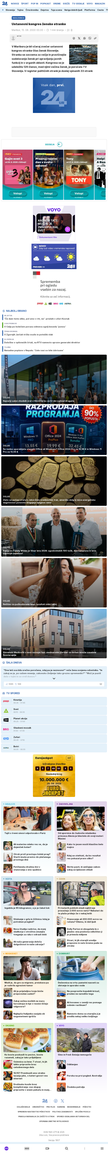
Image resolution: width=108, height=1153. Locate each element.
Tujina (20, 10)
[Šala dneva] (100, 684)
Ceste (100, 10)
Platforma (90, 10)
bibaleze (10, 804)
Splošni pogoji (82, 1112)
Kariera (61, 1107)
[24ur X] (62, 1101)
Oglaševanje (23, 1107)
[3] (18, 175)
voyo (61, 1025)
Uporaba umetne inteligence (54, 1121)
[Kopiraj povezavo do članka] (95, 38)
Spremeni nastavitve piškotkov (34, 1112)
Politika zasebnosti (62, 1112)
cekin (62, 879)
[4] (48, 175)
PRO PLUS (50, 1107)
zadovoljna (66, 804)
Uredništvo (38, 1107)
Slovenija (10, 10)
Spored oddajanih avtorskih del (73, 1116)
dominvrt (64, 953)
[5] (79, 175)
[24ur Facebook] (55, 1101)
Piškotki (87, 1107)
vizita (8, 879)
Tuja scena (56, 10)
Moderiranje (73, 1107)
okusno (9, 1025)
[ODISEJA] (54, 144)
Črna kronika (32, 10)
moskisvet (11, 953)
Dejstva (45, 10)
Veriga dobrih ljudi (73, 10)
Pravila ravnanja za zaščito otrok (36, 1116)
